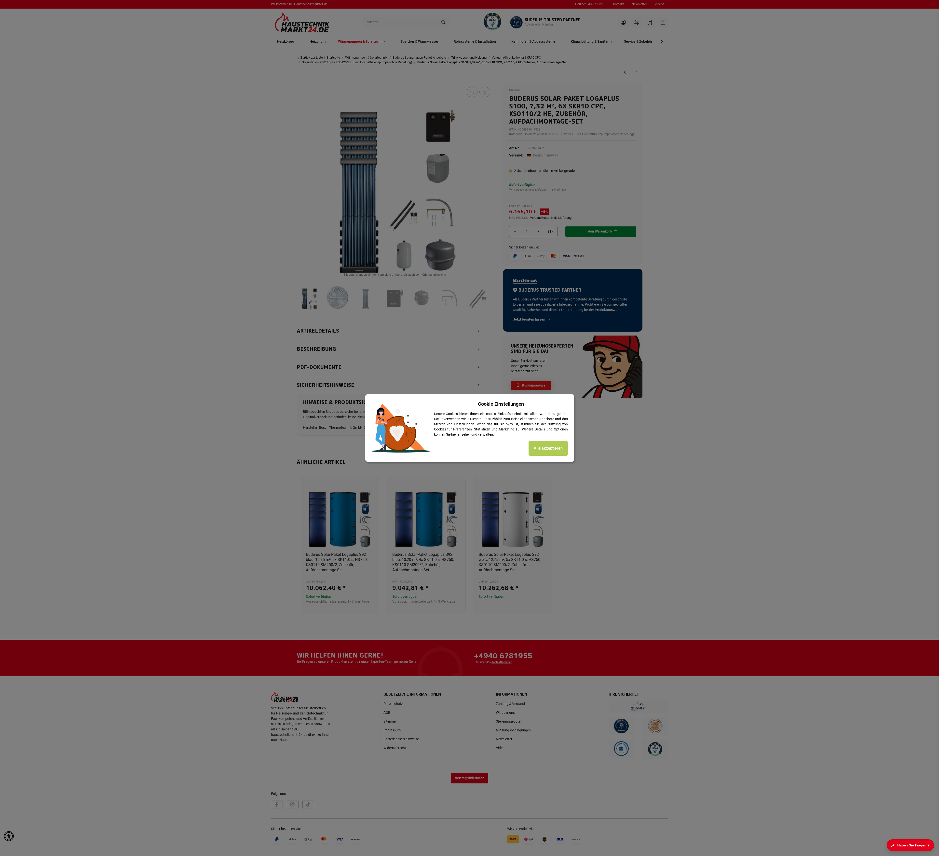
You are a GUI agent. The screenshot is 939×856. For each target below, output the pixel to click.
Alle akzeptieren (548, 448)
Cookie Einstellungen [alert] (501, 404)
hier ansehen (461, 434)
